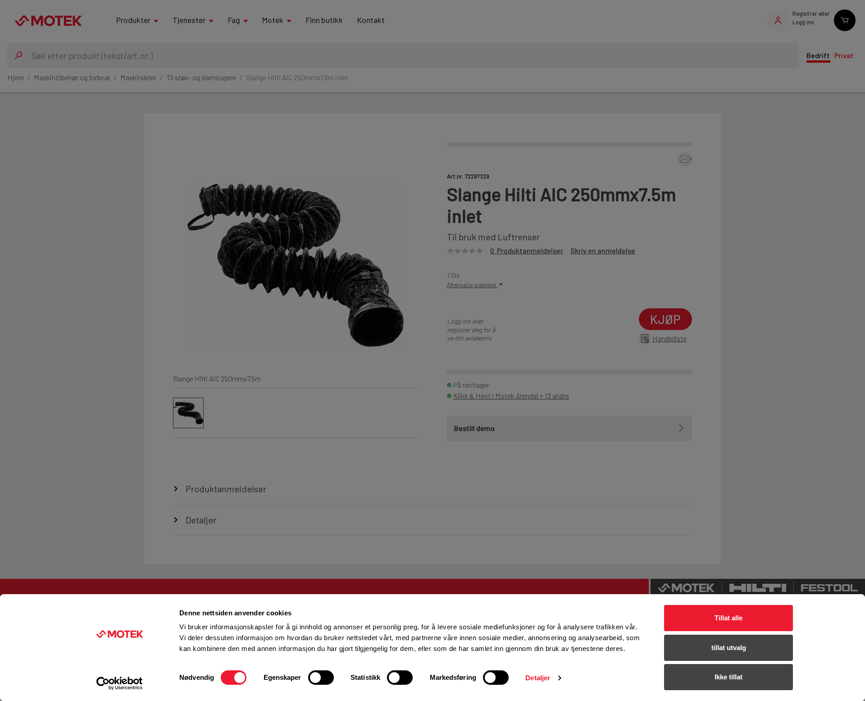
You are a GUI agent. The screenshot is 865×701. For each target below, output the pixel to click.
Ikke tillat (728, 677)
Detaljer (537, 678)
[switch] (321, 677)
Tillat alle (728, 618)
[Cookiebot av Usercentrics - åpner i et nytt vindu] (119, 683)
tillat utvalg (728, 647)
